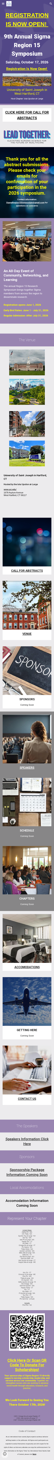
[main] (27, 19)
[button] (3, 3)
